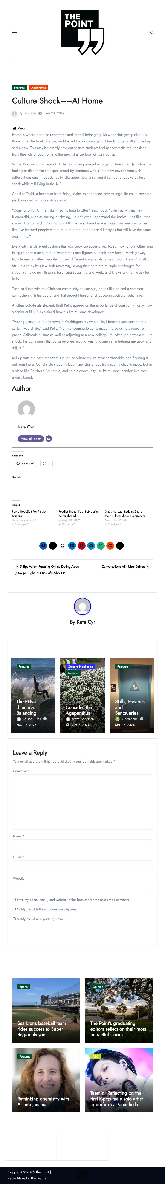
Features (19, 88)
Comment (21, 770)
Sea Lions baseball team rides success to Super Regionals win (41, 1029)
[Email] (49, 438)
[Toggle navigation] (14, 32)
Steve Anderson (83, 719)
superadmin (130, 719)
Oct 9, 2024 (81, 725)
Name (18, 836)
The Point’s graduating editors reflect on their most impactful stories (118, 1029)
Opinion (98, 987)
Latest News (38, 88)
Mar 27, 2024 (125, 725)
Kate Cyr (30, 113)
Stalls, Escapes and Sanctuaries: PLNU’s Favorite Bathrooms (131, 713)
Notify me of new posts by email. (41, 918)
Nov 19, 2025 (26, 725)
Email (18, 857)
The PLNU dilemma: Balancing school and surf (32, 710)
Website (18, 878)
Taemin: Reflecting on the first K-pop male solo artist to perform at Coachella (116, 1098)
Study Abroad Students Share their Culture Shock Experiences (125, 513)
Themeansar (39, 1178)
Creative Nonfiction (80, 666)
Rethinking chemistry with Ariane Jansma (43, 1101)
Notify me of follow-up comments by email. (48, 909)
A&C (96, 1056)
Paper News (16, 1178)
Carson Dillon (32, 719)
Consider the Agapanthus (79, 710)
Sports (24, 987)
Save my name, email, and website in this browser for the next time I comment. (73, 899)
